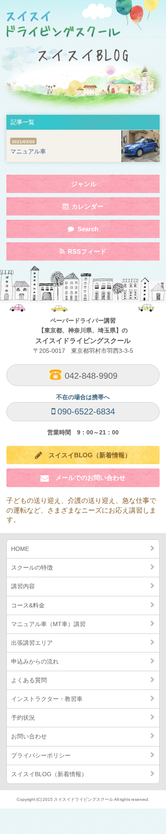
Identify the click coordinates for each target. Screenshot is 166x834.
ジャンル (84, 186)
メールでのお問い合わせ (87, 477)
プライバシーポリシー (41, 755)
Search (82, 231)
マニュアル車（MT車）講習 (48, 624)
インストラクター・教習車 (47, 699)
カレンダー (83, 209)
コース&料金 (28, 605)
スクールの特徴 (32, 567)
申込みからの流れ (35, 661)
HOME (20, 549)
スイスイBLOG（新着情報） (86, 455)
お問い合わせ (29, 736)
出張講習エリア (32, 643)
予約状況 (23, 718)
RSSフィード (83, 254)
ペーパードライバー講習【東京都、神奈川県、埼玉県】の (83, 330)
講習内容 (23, 586)
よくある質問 (29, 680)
